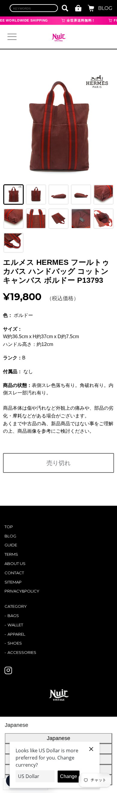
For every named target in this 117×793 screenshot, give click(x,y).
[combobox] (34, 8)
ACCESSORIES (22, 652)
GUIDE (10, 545)
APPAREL (16, 634)
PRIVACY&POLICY (21, 591)
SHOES (15, 643)
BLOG (105, 8)
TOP (8, 526)
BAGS (13, 615)
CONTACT (14, 572)
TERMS (11, 554)
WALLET (15, 624)
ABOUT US (15, 563)
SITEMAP (13, 582)
